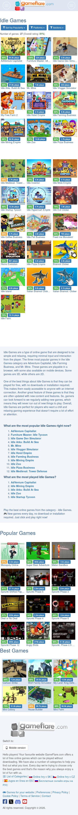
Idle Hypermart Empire (38, 209)
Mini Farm (59, 709)
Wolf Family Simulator (39, 682)
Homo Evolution (9, 264)
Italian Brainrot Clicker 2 (39, 291)
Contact (46, 796)
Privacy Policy (60, 792)
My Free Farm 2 (9, 115)
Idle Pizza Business (63, 142)
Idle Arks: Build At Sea (13, 88)
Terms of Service (30, 796)
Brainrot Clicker (61, 264)
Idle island (6, 291)
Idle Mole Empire (62, 182)
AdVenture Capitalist (11, 60)
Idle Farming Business (64, 115)
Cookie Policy (10, 796)
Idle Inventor (33, 182)
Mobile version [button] (17, 747)
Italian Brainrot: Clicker (65, 291)
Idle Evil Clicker (61, 209)
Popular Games (18, 532)
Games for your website (20, 792)
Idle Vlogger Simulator (64, 88)
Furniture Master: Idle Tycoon (42, 60)
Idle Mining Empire (10, 142)
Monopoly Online (9, 565)
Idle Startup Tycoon (11, 209)
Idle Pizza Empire (36, 264)
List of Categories (17, 776)
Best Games (14, 650)
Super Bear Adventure (37, 565)
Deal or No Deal (9, 618)
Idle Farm (6, 318)
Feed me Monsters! (63, 237)
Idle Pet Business (36, 237)
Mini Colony (9, 709)
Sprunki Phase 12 (10, 645)
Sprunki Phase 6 (60, 618)
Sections (57, 27)
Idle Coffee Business (11, 237)
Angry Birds (32, 645)
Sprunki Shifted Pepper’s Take (16, 591)
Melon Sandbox (60, 565)
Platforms (38, 27)
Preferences (43, 792)
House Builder (35, 709)
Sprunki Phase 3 (60, 591)
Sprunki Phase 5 (34, 591)
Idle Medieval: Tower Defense (16, 182)
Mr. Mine (31, 88)
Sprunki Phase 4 (34, 618)
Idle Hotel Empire (36, 115)
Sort (14, 27)
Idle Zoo (31, 142)
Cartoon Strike (10, 682)
